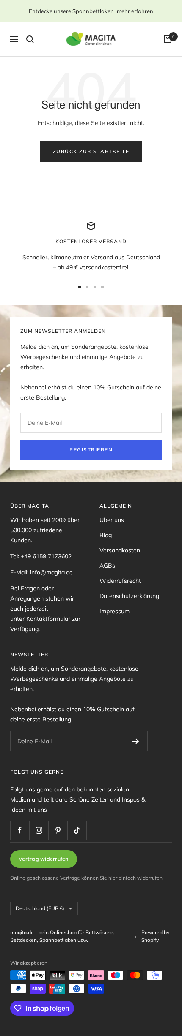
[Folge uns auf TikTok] (76, 830)
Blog (105, 535)
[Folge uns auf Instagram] (38, 830)
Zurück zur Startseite (91, 151)
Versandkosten (119, 550)
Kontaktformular (49, 619)
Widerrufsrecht (120, 581)
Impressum (114, 611)
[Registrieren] (135, 741)
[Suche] (30, 39)
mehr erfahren (135, 11)
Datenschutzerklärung (129, 596)
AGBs (107, 565)
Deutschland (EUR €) (40, 908)
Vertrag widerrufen (44, 858)
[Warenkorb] (167, 39)
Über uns (111, 520)
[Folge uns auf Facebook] (19, 830)
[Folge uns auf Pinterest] (57, 830)
